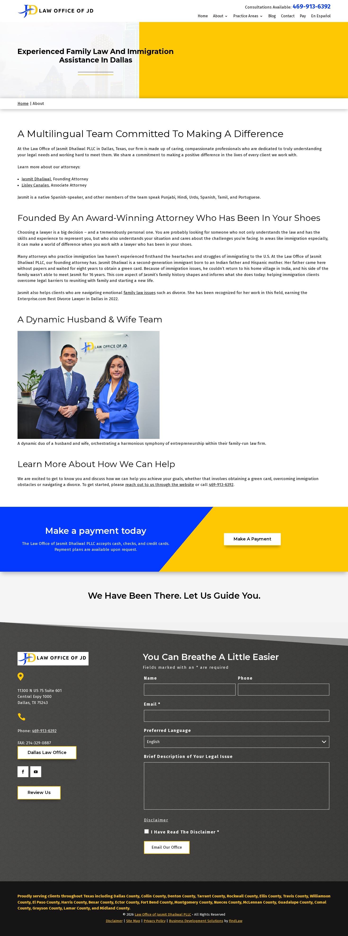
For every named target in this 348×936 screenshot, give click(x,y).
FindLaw (235, 921)
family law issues (140, 292)
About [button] (218, 16)
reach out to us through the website (159, 484)
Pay (303, 16)
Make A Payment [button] (252, 539)
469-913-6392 (311, 6)
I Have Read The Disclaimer (185, 832)
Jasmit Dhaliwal (36, 179)
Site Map (133, 921)
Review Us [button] (39, 792)
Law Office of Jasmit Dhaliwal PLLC (163, 914)
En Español (320, 16)
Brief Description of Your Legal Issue (188, 756)
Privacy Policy (154, 921)
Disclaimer (156, 820)
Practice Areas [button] (245, 16)
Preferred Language (167, 730)
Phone (245, 678)
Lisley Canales (35, 185)
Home (203, 16)
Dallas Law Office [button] (47, 752)
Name (150, 678)
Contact (287, 16)
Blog (272, 16)
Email (152, 704)
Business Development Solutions (196, 921)
